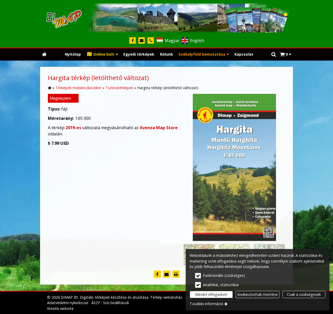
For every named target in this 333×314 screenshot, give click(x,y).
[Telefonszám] (151, 40)
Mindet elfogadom (211, 294)
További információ (206, 303)
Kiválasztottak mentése (257, 294)
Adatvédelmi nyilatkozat (67, 302)
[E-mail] (141, 40)
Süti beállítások (116, 302)
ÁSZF (95, 302)
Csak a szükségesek (304, 294)
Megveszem (60, 98)
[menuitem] (44, 54)
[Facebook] (132, 40)
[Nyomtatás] (176, 274)
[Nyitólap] (166, 17)
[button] (285, 54)
